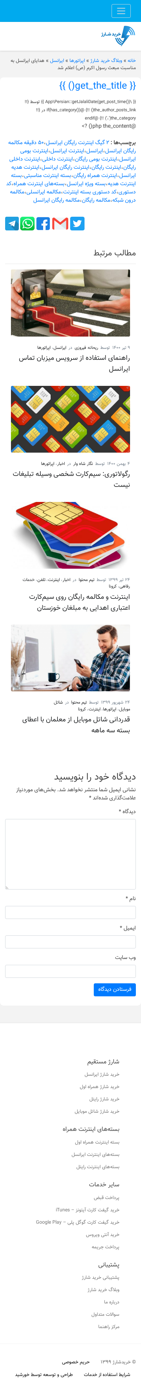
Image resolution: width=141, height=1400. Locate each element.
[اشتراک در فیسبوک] (42, 223)
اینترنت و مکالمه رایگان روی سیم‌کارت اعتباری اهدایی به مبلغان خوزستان (79, 603)
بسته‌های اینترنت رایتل (97, 1167)
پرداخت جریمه (105, 1247)
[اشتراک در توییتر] (77, 223)
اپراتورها (77, 61)
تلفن (41, 580)
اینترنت (54, 580)
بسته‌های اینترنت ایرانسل (95, 1155)
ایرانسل (57, 61)
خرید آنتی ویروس (102, 1235)
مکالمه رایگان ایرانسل (56, 200)
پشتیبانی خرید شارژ (100, 1278)
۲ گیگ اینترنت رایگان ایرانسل (77, 143)
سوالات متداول (105, 1315)
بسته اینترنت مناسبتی (47, 176)
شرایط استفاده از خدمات (107, 1375)
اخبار (61, 464)
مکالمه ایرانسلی (43, 192)
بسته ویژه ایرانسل (86, 184)
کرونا (113, 586)
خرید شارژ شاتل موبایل (97, 1111)
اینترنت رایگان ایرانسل (65, 167)
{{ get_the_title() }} (97, 86)
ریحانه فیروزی (86, 347)
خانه (132, 61)
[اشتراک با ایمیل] (59, 223)
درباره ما (111, 1302)
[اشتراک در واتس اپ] (27, 223)
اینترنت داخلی (57, 159)
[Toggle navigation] (121, 11)
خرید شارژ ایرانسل (102, 1075)
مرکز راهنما (108, 1327)
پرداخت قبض (106, 1198)
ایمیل (128, 928)
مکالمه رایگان (96, 200)
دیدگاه (127, 812)
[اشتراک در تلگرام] (12, 223)
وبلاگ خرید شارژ (106, 61)
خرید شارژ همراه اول (99, 1087)
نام (131, 899)
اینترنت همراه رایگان (95, 176)
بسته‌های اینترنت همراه (39, 184)
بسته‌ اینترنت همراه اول (97, 1142)
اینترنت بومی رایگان (96, 159)
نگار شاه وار (83, 464)
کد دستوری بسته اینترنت (89, 192)
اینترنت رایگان (106, 167)
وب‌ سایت (125, 958)
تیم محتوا (86, 580)
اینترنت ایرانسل (67, 151)
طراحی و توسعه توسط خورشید (44, 1375)
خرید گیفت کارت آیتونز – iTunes (87, 1210)
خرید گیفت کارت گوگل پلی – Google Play (77, 1222)
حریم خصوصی (76, 1362)
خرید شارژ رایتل (104, 1099)
